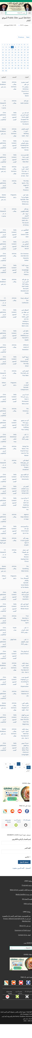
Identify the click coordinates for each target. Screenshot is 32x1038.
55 (24, 57)
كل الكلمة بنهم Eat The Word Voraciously (25, 477)
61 (15, 60)
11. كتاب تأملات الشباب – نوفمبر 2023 (25, 630)
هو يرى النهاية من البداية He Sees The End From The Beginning (25, 719)
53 (18, 57)
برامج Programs (27, 885)
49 (6, 57)
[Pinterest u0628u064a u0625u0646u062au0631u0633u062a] (14, 1)
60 (12, 60)
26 (18, 50)
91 (24, 68)
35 (18, 52)
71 (18, 63)
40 (6, 55)
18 (21, 47)
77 (9, 65)
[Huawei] (7, 1)
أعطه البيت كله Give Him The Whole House (25, 606)
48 (3, 57)
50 (9, 57)
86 (9, 68)
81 (21, 65)
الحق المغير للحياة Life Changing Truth (18, 4)
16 (15, 47)
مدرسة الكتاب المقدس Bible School (21, 890)
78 (12, 65)
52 (15, 57)
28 (24, 50)
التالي (27, 771)
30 (3, 52)
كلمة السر (28, 848)
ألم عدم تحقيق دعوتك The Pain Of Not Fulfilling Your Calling (25, 425)
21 (3, 50)
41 (9, 55)
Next (27, 37)
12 (3, 47)
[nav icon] (29, 13)
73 (24, 63)
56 (28, 57)
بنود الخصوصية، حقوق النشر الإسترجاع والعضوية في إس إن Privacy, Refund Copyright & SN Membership (16, 918)
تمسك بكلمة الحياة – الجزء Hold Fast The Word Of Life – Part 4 (25, 667)
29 (28, 50)
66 (3, 63)
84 (3, 68)
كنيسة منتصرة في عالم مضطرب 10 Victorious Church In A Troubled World (25, 89)
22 (6, 50)
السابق (27, 764)
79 (15, 65)
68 (9, 63)
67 (6, 63)
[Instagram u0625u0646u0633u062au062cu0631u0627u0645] (19, 1)
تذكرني (27, 857)
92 (28, 68)
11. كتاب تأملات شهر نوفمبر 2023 (25, 437)
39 (3, 55)
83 (28, 65)
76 (6, 65)
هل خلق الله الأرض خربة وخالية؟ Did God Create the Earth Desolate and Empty (25, 286)
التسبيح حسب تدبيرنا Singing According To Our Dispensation (25, 681)
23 (9, 50)
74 (28, 63)
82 (24, 65)
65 (28, 60)
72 (21, 63)
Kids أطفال (13, 639)
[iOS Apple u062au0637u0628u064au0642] (9, 1)
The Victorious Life (26, 411)
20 (28, 47)
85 (6, 68)
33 (12, 52)
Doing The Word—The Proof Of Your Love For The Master (25, 450)
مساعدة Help (28, 904)
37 (24, 52)
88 (15, 68)
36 (21, 52)
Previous (21, 37)
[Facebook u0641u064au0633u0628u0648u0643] (30, 1)
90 (21, 68)
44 (18, 55)
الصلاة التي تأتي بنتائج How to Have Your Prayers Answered (25, 465)
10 (24, 44)
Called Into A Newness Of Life (25, 693)
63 (21, 60)
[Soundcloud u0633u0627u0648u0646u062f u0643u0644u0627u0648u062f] (25, 1)
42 (12, 55)
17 (18, 47)
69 (12, 63)
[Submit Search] (6, 13)
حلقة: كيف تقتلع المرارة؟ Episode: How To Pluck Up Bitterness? (25, 199)
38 (28, 52)
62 (18, 60)
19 (24, 47)
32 (9, 52)
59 (9, 60)
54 (21, 57)
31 (6, 52)
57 (3, 60)
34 (15, 52)
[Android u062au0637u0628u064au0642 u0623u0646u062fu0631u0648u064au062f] (11, 1)
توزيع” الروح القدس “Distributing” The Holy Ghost (25, 361)
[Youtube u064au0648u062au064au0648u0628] (27, 1)
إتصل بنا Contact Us (24, 935)
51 (12, 57)
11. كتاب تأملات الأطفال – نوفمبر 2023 (25, 642)
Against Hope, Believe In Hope (25, 517)
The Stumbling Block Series (25, 568)
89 (18, 68)
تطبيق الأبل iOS (26, 820)
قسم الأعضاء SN (27, 899)
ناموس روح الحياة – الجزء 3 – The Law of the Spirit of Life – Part (25, 171)
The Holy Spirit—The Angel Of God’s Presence (25, 185)
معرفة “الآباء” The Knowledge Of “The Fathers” (25, 269)
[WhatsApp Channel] (17, 1)
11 (27, 44)
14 (9, 47)
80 (18, 65)
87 (12, 68)
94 (6, 71)
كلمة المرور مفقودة (18, 868)
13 (6, 47)
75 (3, 65)
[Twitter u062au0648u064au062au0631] (22, 1)
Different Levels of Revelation (25, 347)
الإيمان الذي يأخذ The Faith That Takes (25, 373)
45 (21, 55)
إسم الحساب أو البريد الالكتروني (21, 839)
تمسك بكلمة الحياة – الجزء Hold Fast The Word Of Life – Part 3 (25, 733)
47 (28, 55)
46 (24, 55)
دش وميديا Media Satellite (24, 894)
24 (12, 50)
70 (15, 63)
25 (15, 50)
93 (3, 71)
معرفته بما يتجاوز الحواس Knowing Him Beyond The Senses (25, 145)
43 (15, 55)
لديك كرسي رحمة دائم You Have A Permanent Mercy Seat (25, 399)
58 (6, 60)
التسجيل (28, 868)
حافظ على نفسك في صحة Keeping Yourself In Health (25, 335)
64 (24, 60)
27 (21, 50)
